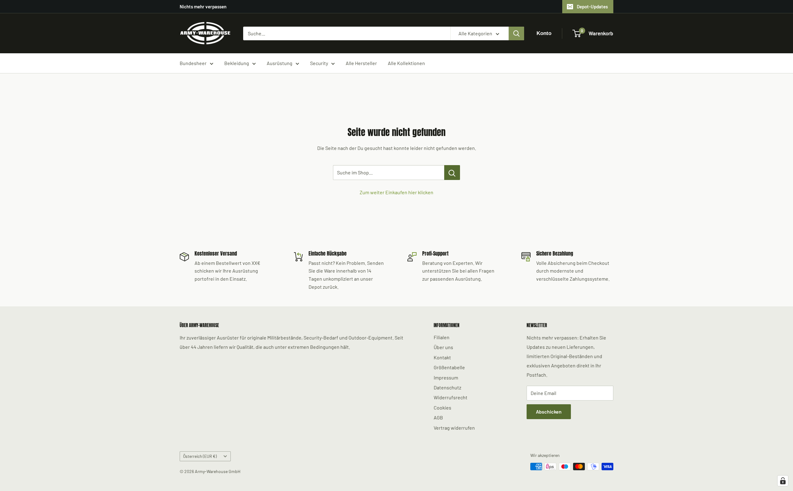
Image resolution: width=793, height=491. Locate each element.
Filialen (441, 337)
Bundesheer (193, 63)
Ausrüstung (279, 63)
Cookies (442, 407)
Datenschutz (447, 387)
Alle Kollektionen (406, 63)
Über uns (443, 347)
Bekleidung (236, 63)
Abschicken (549, 411)
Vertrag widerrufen (454, 428)
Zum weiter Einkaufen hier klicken (396, 192)
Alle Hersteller (361, 63)
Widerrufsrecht (450, 397)
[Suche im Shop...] (452, 172)
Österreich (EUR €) (200, 456)
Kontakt (442, 357)
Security (319, 63)
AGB (438, 417)
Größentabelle (449, 367)
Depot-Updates (592, 6)
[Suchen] (516, 33)
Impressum (446, 377)
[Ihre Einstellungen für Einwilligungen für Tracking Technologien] (783, 481)
